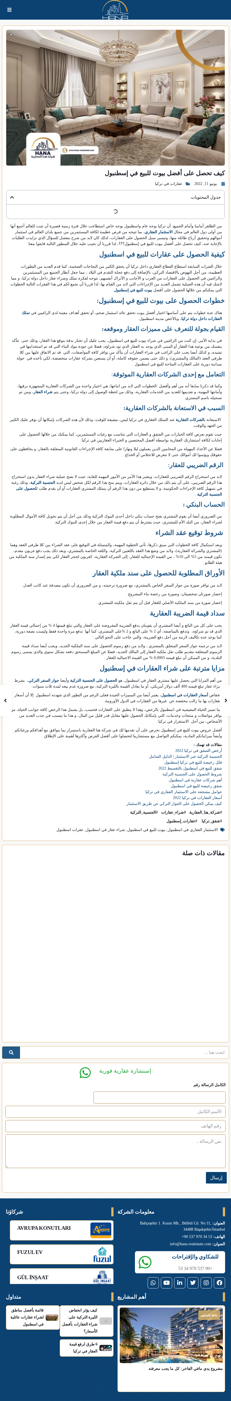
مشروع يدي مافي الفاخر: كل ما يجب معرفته (185, 1368)
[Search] (11, 1053)
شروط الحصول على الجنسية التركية (192, 774)
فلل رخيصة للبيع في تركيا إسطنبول (193, 762)
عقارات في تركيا (168, 184)
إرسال (216, 1177)
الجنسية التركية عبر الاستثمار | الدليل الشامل (185, 756)
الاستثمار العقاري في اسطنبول (193, 830)
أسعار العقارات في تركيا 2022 (197, 798)
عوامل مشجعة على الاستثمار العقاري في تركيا (183, 792)
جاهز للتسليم (209, 1315)
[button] (12, 197)
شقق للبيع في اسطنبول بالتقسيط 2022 (190, 768)
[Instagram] (206, 1282)
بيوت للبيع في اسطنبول (146, 830)
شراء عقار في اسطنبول (105, 830)
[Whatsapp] (153, 1282)
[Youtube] (166, 1282)
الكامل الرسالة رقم (210, 1085)
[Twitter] (193, 1282)
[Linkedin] (179, 1282)
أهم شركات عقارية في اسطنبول (195, 780)
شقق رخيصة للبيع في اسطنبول (196, 786)
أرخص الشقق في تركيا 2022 (198, 750)
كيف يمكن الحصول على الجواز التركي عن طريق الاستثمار (174, 804)
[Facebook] (219, 1282)
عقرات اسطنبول (69, 830)
